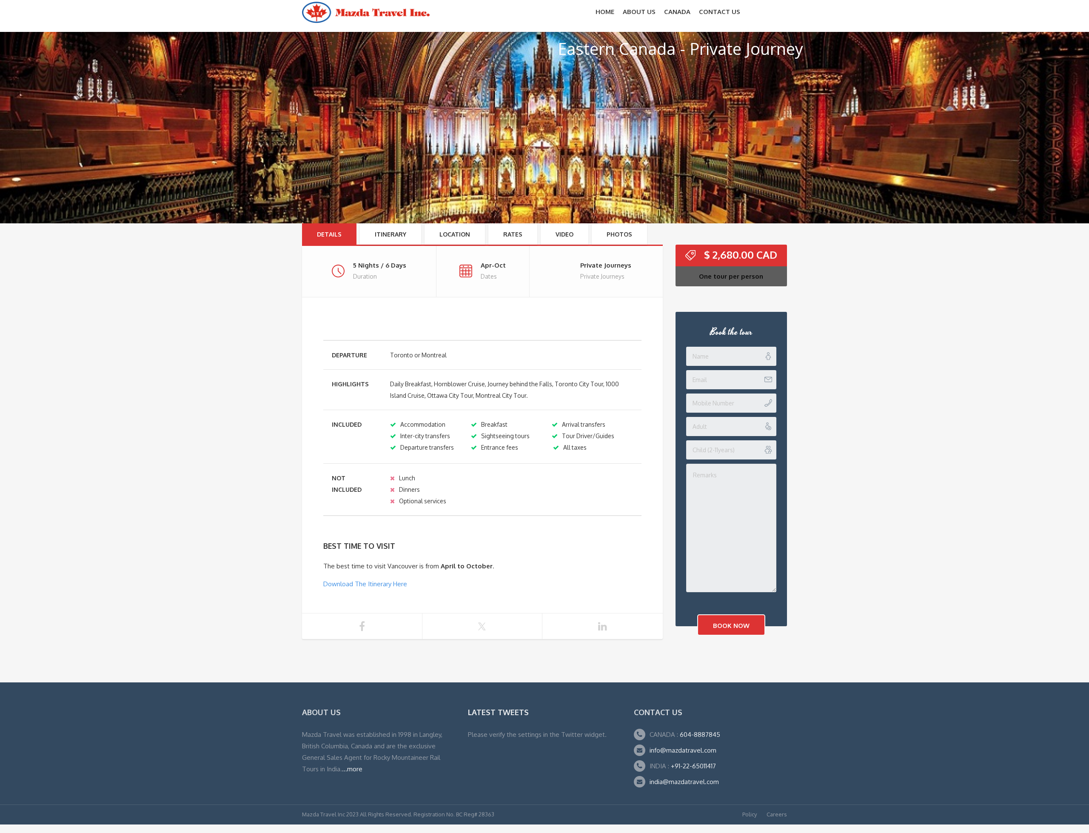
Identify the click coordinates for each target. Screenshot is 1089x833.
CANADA (677, 12)
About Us (639, 12)
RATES (512, 234)
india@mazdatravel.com (684, 782)
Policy (749, 814)
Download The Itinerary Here (365, 584)
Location (454, 234)
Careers (777, 814)
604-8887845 (699, 734)
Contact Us (719, 12)
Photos (619, 234)
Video (564, 234)
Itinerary (390, 234)
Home (605, 12)
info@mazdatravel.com (683, 750)
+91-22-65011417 (693, 766)
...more (352, 769)
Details (329, 234)
